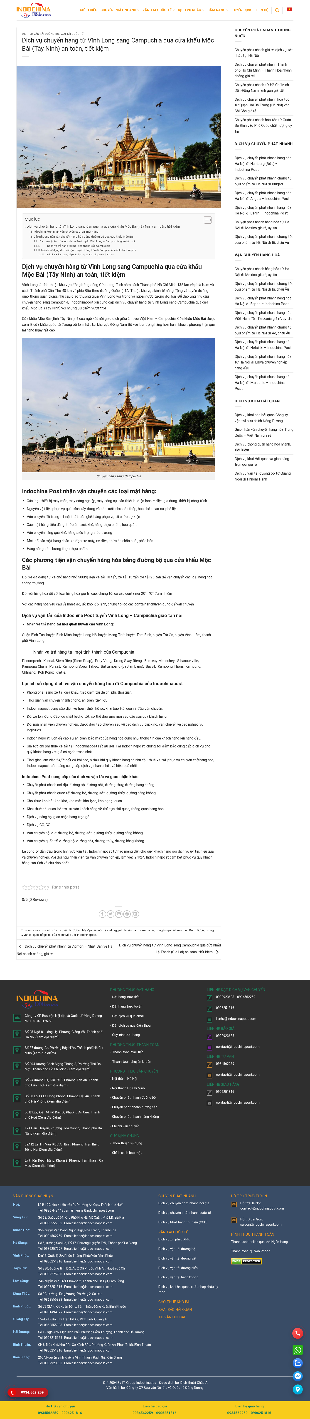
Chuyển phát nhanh (118, 10)
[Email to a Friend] (119, 914)
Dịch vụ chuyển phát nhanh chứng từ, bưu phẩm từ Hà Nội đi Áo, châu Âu (264, 330)
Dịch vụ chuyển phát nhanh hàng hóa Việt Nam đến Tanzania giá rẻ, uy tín (263, 316)
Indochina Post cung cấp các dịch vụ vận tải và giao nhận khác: (80, 254)
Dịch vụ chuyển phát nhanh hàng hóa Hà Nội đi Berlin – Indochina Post (263, 210)
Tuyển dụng (242, 10)
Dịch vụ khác (189, 10)
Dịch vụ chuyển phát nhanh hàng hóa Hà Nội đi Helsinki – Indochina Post (263, 345)
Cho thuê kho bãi (40, 801)
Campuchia (123, 652)
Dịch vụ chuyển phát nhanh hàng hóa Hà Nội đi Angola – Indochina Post (263, 196)
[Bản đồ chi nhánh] (297, 1389)
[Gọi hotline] (297, 1333)
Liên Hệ (262, 10)
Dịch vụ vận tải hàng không (178, 1277)
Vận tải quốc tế (157, 10)
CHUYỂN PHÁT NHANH (177, 1196)
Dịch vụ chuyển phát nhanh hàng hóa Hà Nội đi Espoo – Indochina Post (263, 301)
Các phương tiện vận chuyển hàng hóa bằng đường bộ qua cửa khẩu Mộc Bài (83, 236)
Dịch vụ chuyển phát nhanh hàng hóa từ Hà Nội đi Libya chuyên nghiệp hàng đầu (263, 362)
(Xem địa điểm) (47, 1037)
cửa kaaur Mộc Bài (64, 934)
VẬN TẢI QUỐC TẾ (173, 1232)
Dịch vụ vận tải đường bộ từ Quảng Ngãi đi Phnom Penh (263, 476)
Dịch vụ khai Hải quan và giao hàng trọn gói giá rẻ (262, 462)
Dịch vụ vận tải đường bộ (40, 33)
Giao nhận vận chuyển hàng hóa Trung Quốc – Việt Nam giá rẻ (264, 432)
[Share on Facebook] (102, 914)
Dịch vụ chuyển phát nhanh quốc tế (184, 1213)
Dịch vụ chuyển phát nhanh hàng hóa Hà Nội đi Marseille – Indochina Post (263, 383)
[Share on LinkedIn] (135, 914)
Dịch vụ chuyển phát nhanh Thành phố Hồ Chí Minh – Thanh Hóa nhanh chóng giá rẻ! (263, 70)
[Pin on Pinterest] (127, 914)
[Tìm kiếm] (277, 10)
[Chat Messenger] (297, 1376)
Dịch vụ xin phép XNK (174, 1239)
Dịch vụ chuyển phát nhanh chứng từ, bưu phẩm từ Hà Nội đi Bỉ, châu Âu (264, 239)
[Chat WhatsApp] (297, 1349)
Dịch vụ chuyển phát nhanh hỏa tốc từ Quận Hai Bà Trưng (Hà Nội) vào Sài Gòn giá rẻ (262, 105)
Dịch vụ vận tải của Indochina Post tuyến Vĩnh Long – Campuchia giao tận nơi (87, 241)
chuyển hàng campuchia (139, 930)
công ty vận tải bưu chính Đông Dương (181, 930)
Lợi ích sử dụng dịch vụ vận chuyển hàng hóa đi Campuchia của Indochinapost (88, 250)
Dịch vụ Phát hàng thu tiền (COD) (182, 1222)
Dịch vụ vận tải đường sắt (177, 1258)
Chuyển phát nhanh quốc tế (48, 793)
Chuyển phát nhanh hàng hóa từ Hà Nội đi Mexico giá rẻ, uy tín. (262, 225)
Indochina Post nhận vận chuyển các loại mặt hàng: (66, 231)
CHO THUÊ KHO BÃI (174, 1302)
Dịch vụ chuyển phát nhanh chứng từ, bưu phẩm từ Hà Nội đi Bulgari (264, 181)
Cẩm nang (216, 10)
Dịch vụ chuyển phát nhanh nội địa (183, 1203)
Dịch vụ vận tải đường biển (178, 1268)
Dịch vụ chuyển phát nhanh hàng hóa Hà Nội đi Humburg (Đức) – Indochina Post (263, 164)
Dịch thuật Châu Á (193, 1383)
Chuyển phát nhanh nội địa (47, 785)
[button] (289, 9)
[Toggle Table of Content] (205, 220)
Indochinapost (86, 934)
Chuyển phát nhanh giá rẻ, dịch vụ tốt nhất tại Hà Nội (264, 53)
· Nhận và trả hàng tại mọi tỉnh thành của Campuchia (75, 245)
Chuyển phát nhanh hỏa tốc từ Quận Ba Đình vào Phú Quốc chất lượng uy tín (263, 126)
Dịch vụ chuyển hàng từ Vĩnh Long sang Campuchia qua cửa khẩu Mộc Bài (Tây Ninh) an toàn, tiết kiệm (103, 227)
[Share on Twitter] (110, 914)
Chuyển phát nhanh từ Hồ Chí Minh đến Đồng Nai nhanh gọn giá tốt (262, 88)
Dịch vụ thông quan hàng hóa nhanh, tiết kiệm (263, 447)
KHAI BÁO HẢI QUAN (175, 1309)
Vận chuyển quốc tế (42, 841)
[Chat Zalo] (297, 1363)
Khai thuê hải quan (41, 809)
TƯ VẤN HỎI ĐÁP (172, 1317)
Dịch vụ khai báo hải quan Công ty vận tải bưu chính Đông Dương (261, 418)
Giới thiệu (88, 10)
